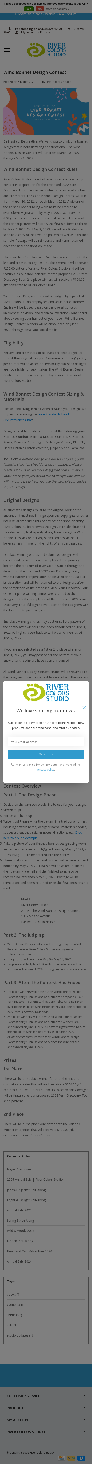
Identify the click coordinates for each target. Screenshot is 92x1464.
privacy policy (45, 769)
